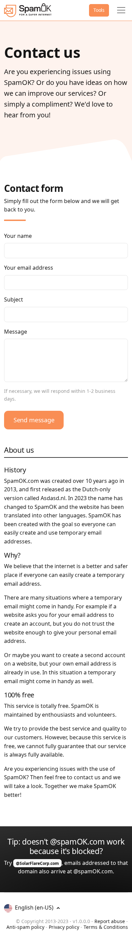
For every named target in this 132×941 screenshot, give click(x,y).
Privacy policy (64, 927)
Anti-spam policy (25, 927)
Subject (13, 299)
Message (15, 331)
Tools (99, 10)
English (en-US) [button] (35, 907)
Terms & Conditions (106, 927)
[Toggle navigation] (121, 10)
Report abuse (109, 921)
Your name (18, 236)
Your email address (28, 267)
